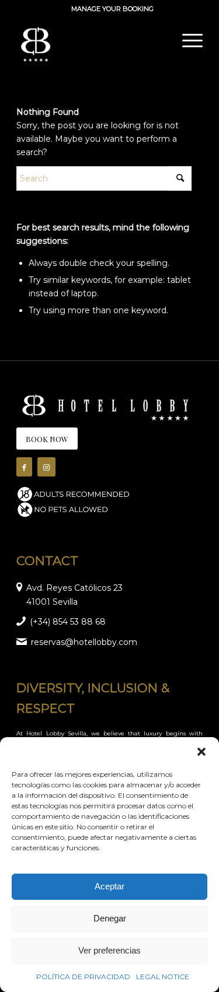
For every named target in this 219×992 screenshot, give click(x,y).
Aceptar (109, 886)
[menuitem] (112, 9)
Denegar (109, 918)
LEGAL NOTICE (162, 976)
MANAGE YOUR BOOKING (112, 9)
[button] (201, 752)
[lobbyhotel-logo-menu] (90, 40)
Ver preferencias (109, 950)
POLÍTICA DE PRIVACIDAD (83, 976)
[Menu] (187, 40)
